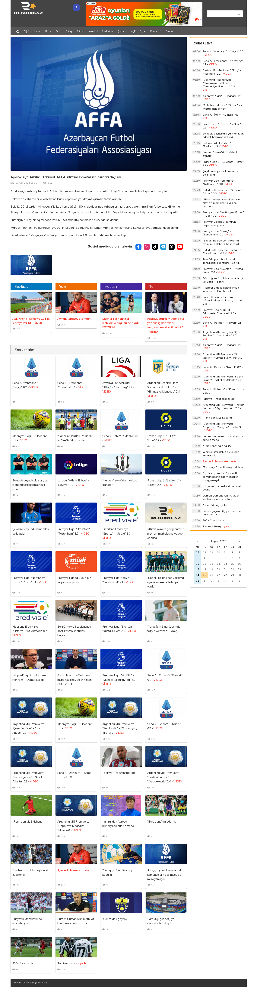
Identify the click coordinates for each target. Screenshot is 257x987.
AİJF (133, 31)
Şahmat (122, 31)
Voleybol (93, 31)
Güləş (69, 31)
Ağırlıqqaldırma (32, 31)
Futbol (80, 31)
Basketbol (107, 31)
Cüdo (59, 31)
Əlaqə (169, 31)
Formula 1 (156, 31)
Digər (143, 31)
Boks (48, 31)
